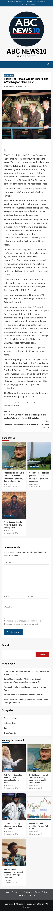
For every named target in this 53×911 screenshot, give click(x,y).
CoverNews (38, 904)
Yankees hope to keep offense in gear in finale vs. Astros (25, 688)
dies (35, 403)
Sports (6, 728)
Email (31, 596)
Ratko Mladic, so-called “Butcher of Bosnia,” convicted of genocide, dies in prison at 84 (14, 476)
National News (8, 75)
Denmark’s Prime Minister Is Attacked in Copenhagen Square (27, 424)
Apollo (17, 403)
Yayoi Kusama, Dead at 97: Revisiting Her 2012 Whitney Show (13, 525)
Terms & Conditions (27, 4)
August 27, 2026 (10, 486)
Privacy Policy (39, 1)
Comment (9, 562)
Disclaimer (29, 1)
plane (40, 403)
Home (10, 1)
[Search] (48, 64)
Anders (11, 403)
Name (7, 596)
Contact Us (18, 1)
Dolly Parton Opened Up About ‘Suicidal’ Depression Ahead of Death (26, 672)
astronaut (24, 403)
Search (5, 644)
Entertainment (10, 718)
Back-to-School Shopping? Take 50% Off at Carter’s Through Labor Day (26, 701)
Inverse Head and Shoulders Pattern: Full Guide (24, 695)
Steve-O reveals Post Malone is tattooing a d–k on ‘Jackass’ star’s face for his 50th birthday (25, 414)
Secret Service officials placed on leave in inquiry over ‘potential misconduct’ (39, 476)
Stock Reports (10, 733)
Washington (8, 405)
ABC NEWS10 (26, 51)
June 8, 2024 (22, 86)
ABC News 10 (10, 86)
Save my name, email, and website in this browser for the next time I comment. (22, 622)
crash (31, 403)
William (16, 405)
